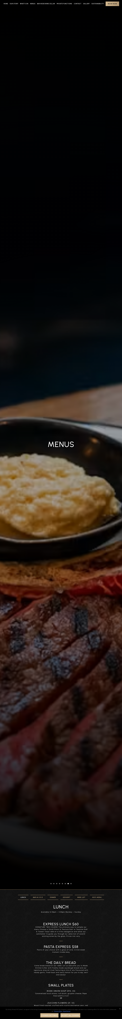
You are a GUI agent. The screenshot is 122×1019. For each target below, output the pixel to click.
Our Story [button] (14, 4)
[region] (61, 1013)
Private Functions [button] (64, 4)
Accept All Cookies (70, 1015)
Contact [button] (77, 4)
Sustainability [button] (98, 4)
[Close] (120, 1009)
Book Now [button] (112, 4)
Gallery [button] (86, 4)
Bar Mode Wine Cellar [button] (46, 4)
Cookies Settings (49, 1015)
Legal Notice (66, 1011)
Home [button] (6, 4)
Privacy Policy (58, 1011)
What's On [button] (24, 4)
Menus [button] (32, 4)
